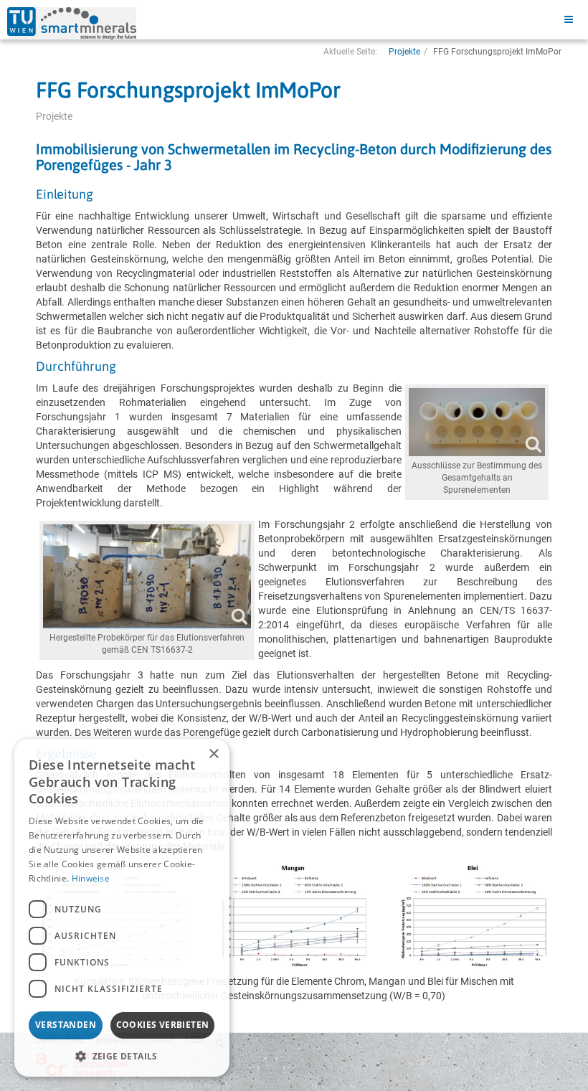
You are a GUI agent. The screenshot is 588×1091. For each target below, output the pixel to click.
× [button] (213, 754)
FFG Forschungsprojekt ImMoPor (188, 89)
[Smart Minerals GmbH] (71, 23)
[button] (122, 1055)
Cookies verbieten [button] (162, 1025)
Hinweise (91, 878)
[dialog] (121, 908)
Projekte (404, 52)
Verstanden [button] (65, 1025)
